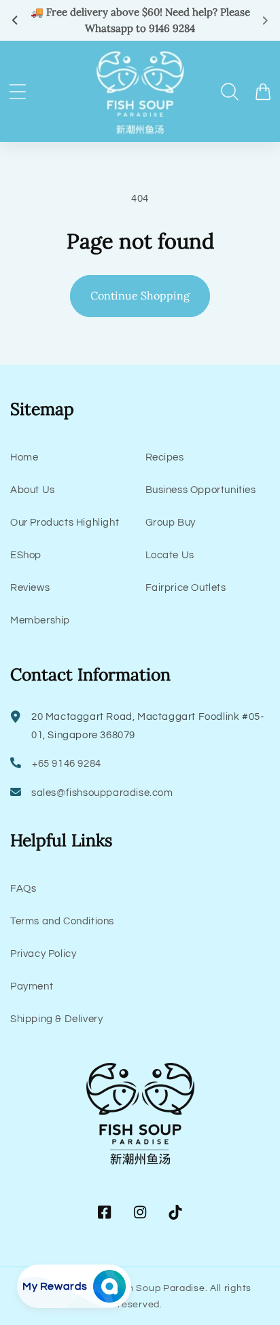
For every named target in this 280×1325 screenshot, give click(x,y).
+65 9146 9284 (66, 764)
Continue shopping (140, 295)
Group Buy (170, 523)
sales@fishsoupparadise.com (102, 793)
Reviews (30, 588)
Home (24, 457)
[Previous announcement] (15, 20)
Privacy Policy (43, 954)
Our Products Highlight (64, 523)
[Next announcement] (265, 20)
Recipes (164, 457)
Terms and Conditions (62, 921)
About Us (32, 490)
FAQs (23, 889)
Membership (40, 620)
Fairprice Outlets (185, 588)
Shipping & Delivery (56, 1019)
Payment (31, 986)
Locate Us (169, 555)
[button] (18, 92)
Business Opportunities (200, 490)
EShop (25, 555)
